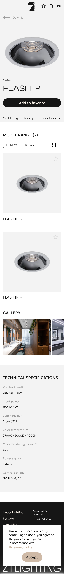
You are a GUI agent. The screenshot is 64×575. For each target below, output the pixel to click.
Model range (11, 118)
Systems (8, 518)
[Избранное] (55, 158)
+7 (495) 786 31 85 (42, 519)
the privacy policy (20, 547)
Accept (32, 557)
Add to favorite (32, 103)
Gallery (28, 118)
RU (59, 6)
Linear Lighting (13, 512)
